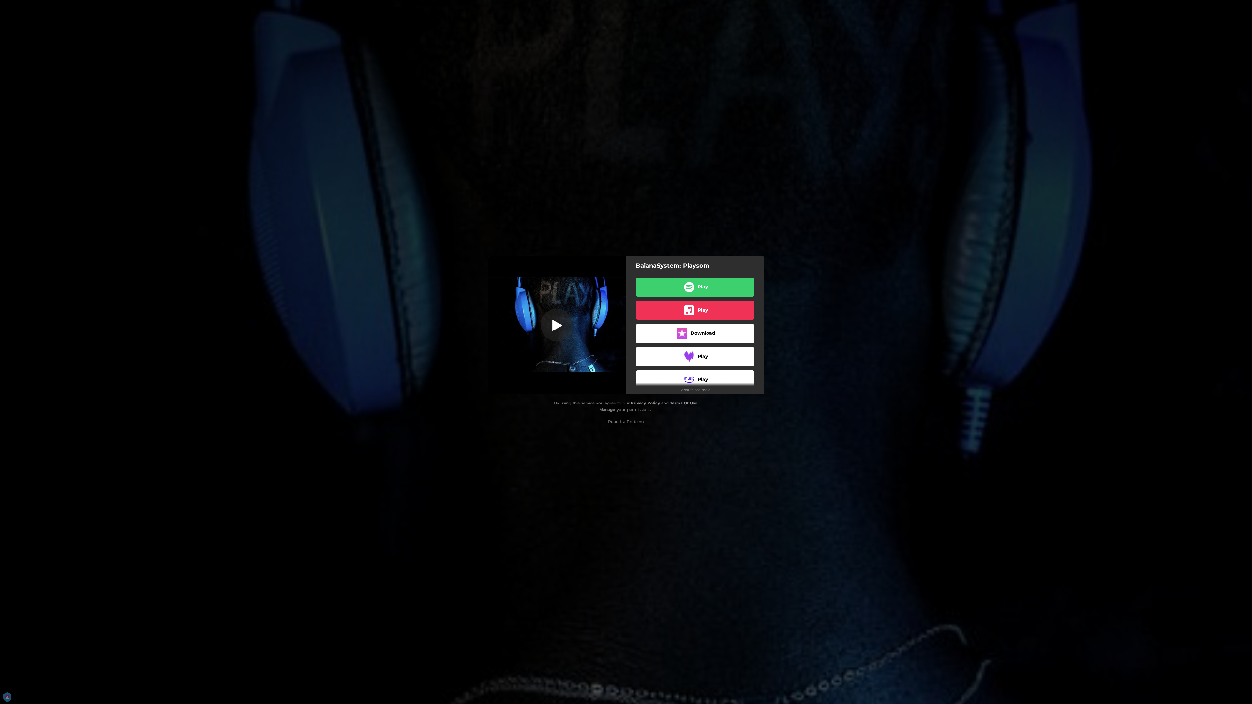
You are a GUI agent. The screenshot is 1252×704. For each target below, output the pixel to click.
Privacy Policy (645, 403)
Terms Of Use (683, 403)
